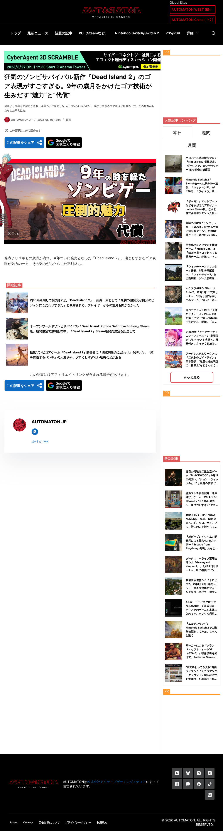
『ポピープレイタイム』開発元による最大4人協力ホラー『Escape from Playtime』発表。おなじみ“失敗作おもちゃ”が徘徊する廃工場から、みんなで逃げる (202, 548)
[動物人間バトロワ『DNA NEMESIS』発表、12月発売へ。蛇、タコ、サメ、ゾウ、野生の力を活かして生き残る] (173, 521)
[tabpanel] (192, 268)
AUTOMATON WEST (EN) (192, 9)
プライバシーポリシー (78, 822)
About (14, 822)
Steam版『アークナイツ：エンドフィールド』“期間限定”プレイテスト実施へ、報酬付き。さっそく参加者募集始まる (202, 339)
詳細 (190, 33)
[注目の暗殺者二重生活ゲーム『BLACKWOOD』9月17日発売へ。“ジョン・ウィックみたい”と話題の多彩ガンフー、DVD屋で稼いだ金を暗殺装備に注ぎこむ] (173, 477)
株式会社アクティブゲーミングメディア (116, 782)
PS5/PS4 (173, 33)
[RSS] (210, 795)
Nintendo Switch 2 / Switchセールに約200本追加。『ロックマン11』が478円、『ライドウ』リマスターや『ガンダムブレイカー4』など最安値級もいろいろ (202, 191)
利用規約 (102, 822)
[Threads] (177, 784)
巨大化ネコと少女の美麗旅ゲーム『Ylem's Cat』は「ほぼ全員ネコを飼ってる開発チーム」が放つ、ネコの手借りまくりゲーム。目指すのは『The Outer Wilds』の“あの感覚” (201, 256)
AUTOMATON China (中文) (192, 20)
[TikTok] (210, 784)
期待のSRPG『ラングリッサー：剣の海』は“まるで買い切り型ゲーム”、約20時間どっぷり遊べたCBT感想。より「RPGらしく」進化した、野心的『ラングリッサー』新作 (202, 234)
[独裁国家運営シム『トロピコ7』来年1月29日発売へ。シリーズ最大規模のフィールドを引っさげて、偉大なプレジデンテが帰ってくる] (173, 586)
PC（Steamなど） (93, 33)
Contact (28, 822)
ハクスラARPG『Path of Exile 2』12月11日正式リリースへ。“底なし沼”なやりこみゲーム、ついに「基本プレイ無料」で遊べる (202, 296)
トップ (15, 33)
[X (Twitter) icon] (35, 431)
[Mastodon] (188, 784)
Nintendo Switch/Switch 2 (137, 33)
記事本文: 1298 (40, 441)
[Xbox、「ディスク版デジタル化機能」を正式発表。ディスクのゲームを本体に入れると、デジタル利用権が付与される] (173, 608)
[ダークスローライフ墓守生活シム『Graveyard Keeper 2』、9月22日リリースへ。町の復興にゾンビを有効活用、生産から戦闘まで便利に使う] (173, 564)
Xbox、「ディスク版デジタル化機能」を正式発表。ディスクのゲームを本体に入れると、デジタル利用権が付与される (201, 609)
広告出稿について (49, 822)
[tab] (177, 132)
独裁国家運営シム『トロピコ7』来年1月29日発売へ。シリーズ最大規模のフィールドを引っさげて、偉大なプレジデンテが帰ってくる (202, 588)
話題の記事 (63, 33)
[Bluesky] (188, 773)
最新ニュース (37, 33)
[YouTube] (177, 773)
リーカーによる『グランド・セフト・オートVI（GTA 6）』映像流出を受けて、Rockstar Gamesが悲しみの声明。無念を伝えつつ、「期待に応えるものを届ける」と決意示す (201, 657)
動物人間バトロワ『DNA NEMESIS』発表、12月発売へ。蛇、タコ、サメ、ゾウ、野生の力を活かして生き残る (201, 522)
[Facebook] (199, 784)
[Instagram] (199, 773)
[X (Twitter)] (210, 773)
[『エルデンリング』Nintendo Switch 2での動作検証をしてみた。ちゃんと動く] (173, 629)
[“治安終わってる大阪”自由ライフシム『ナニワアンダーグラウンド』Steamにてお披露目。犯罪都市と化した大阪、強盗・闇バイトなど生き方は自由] (173, 673)
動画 (68, 119)
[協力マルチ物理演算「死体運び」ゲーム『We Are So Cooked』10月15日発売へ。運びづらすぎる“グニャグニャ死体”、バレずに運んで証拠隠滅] (173, 499)
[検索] (213, 33)
